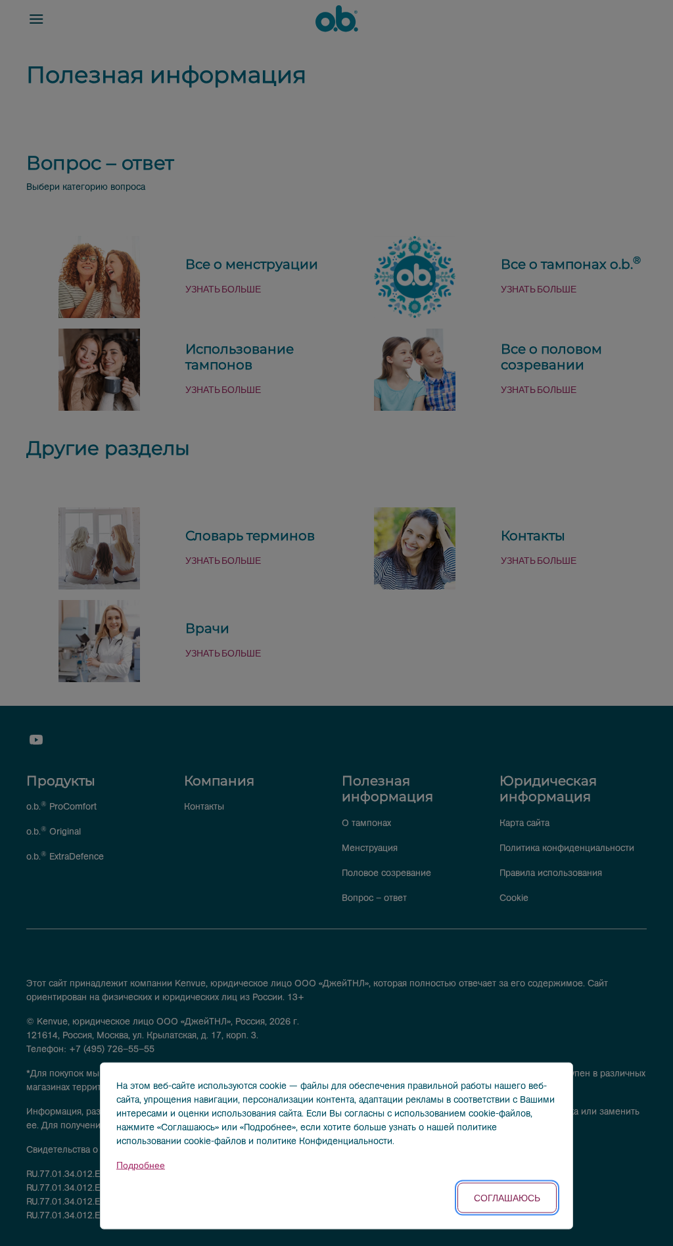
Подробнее (140, 1165)
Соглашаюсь (507, 1197)
